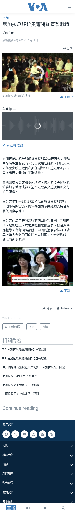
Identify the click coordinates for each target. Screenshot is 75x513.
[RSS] (42, 434)
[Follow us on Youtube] (24, 434)
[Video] (46, 508)
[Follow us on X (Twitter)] (15, 434)
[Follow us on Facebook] (6, 434)
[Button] (68, 48)
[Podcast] (51, 434)
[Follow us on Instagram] (33, 434)
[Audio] (28, 508)
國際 (5, 17)
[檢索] (63, 508)
